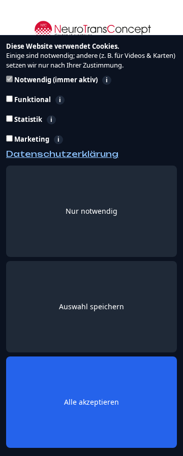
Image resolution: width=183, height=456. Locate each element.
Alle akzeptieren (91, 402)
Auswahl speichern (91, 306)
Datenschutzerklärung (62, 154)
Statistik (77, 119)
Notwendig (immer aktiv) (95, 80)
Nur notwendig (91, 211)
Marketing (82, 139)
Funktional (86, 100)
